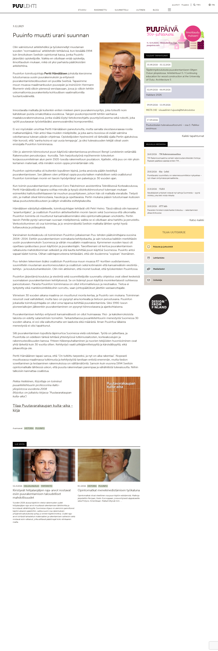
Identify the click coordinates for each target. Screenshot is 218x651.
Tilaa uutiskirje (174, 232)
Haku (198, 5)
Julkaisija (157, 280)
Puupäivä (185, 5)
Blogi (156, 10)
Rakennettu (100, 10)
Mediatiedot (159, 269)
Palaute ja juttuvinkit (163, 246)
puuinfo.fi (176, 5)
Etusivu (82, 10)
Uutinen (140, 10)
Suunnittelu (121, 10)
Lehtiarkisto (158, 258)
